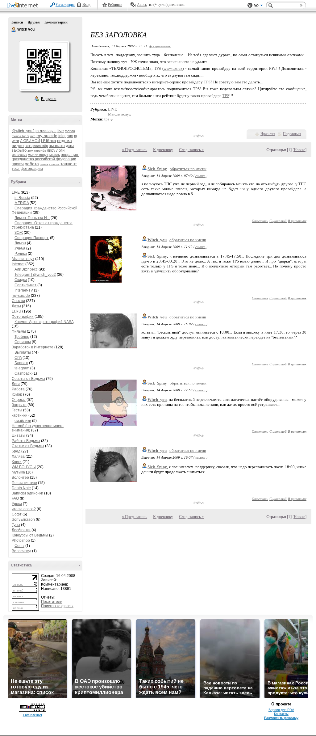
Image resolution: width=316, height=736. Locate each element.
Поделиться (292, 134)
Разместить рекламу (281, 718)
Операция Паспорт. (32, 238)
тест (16, 168)
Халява (18, 456)
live (60, 130)
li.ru (54, 131)
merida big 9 (20, 136)
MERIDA (22, 203)
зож (30, 150)
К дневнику (163, 149)
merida (70, 131)
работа (32, 163)
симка (44, 164)
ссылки (54, 164)
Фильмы (19, 331)
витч (28, 146)
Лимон (20, 243)
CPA (18, 357)
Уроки (17, 504)
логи (60, 150)
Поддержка (249, 5)
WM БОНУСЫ (24, 467)
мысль (54, 155)
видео (18, 145)
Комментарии (56, 22)
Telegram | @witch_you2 (35, 274)
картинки (19, 415)
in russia (43, 130)
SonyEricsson (23, 519)
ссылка (200, 175)
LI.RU (16, 311)
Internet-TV (24, 290)
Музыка (18, 472)
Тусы (16, 525)
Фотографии (23, 316)
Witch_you (157, 240)
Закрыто (19, 405)
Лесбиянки (21, 530)
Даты (16, 306)
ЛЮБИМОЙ (30, 141)
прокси (18, 164)
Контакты (281, 714)
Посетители (51, 601)
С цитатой (278, 220)
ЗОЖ (19, 232)
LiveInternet (23, 5)
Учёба (20, 248)
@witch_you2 (23, 131)
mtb (32, 136)
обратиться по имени (188, 168)
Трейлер (22, 336)
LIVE (16, 192)
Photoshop (21, 540)
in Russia (22, 198)
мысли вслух (38, 155)
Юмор (17, 394)
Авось (142, 4)
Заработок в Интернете (32, 347)
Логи (16, 384)
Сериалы (23, 342)
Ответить (260, 220)
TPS (207, 82)
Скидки (21, 280)
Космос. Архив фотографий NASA (44, 322)
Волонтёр (20, 477)
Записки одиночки (27, 493)
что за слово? (24, 509)
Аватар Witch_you (44, 66)
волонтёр (40, 146)
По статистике (24, 483)
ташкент (68, 163)
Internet (18, 264)
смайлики (23, 420)
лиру (51, 150)
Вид (258, 6)
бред (16, 451)
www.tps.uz (173, 68)
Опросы (19, 399)
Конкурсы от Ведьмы (30, 535)
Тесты (17, 410)
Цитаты (18, 435)
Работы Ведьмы (26, 441)
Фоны (19, 546)
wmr (15, 140)
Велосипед (21, 551)
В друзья (48, 99)
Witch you (13, 29)
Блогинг (21, 363)
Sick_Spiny (157, 168)
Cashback (23, 373)
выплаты (57, 145)
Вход (86, 4)
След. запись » (191, 149)
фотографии (32, 168)
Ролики (21, 253)
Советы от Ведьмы (28, 378)
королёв (40, 150)
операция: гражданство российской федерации (45, 157)
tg (75, 136)
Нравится (267, 134)
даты (70, 146)
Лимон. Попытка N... (32, 218)
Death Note (21, 488)
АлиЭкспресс (26, 269)
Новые (299, 149)
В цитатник (297, 220)
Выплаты (23, 352)
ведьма (64, 140)
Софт (17, 514)
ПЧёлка (48, 140)
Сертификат (26, 285)
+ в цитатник (160, 46)
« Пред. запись (134, 149)
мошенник (19, 155)
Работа (18, 389)
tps (106, 119)
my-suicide (46, 135)
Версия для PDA (281, 710)
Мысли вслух (23, 259)
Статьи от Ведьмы (28, 446)
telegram (65, 136)
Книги (17, 462)
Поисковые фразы (57, 606)
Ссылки (18, 301)
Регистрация (65, 4)
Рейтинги (115, 4)
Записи (17, 22)
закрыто (19, 150)
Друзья (34, 22)
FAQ (15, 498)
